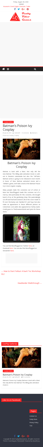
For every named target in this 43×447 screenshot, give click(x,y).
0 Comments (25, 133)
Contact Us (33, 416)
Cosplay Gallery (8, 122)
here (30, 246)
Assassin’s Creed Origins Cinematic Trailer (16, 6)
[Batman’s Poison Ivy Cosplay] (21, 348)
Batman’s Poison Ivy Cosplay (17, 374)
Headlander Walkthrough (30, 283)
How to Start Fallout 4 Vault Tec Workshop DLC (21, 272)
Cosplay (16, 135)
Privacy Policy (34, 422)
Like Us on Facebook (11, 400)
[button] (17, 235)
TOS (31, 426)
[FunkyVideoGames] (3, 69)
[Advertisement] (21, 43)
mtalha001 (17, 133)
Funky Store (33, 419)
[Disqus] (21, 312)
